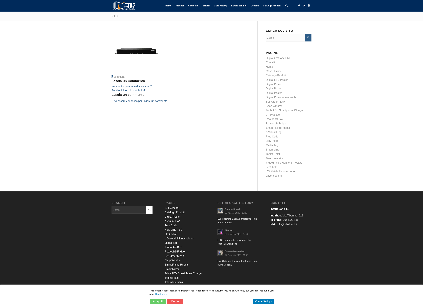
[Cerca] (286, 6)
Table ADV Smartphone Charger (285, 110)
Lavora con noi (274, 175)
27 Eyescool (273, 114)
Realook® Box (274, 119)
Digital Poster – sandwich (281, 97)
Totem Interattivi (275, 158)
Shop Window (274, 106)
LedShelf (271, 167)
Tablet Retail (273, 154)
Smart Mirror (273, 149)
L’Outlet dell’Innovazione (280, 171)
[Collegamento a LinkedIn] (304, 5)
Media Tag (272, 145)
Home (269, 66)
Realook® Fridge (276, 123)
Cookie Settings (263, 301)
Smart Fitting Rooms (278, 127)
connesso (132, 101)
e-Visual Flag (274, 132)
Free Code (272, 136)
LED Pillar (272, 140)
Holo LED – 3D (173, 229)
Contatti (270, 62)
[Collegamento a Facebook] (299, 5)
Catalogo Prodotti (276, 75)
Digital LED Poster (277, 79)
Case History (273, 71)
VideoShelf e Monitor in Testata (284, 162)
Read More (161, 294)
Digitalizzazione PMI (278, 58)
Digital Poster (274, 84)
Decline (175, 301)
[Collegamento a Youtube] (309, 5)
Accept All (158, 301)
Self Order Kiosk (275, 101)
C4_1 (115, 16)
